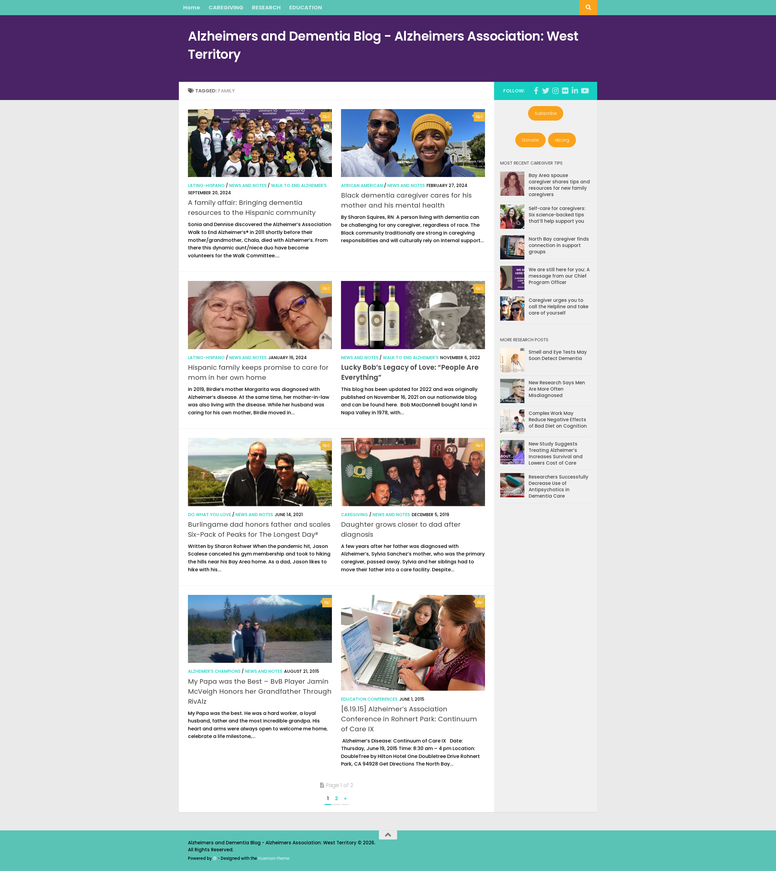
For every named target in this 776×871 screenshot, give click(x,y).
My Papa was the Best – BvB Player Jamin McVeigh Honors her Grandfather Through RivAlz (260, 691)
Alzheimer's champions (214, 671)
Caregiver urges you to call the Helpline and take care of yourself (558, 306)
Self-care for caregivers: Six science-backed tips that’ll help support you (557, 214)
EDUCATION (305, 7)
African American (362, 185)
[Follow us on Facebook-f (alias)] (536, 90)
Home (191, 7)
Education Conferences (369, 699)
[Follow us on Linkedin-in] (574, 90)
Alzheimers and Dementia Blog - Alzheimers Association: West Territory (383, 45)
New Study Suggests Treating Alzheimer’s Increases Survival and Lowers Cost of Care (556, 453)
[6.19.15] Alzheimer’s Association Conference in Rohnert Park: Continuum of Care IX (409, 719)
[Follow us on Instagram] (555, 90)
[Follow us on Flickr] (565, 90)
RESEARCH (266, 7)
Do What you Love (209, 515)
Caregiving (354, 515)
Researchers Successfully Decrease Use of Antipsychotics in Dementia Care (558, 486)
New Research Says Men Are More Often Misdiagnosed (557, 389)
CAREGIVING (226, 7)
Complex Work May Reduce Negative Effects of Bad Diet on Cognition (558, 419)
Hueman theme (273, 858)
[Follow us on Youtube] (584, 90)
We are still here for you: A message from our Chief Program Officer (559, 275)
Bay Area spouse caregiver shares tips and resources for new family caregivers (559, 185)
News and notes (247, 185)
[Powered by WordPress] (215, 858)
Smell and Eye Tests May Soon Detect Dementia (558, 355)
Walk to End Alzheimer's (298, 185)
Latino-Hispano (206, 185)
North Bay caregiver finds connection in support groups (559, 245)
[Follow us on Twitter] (545, 90)
